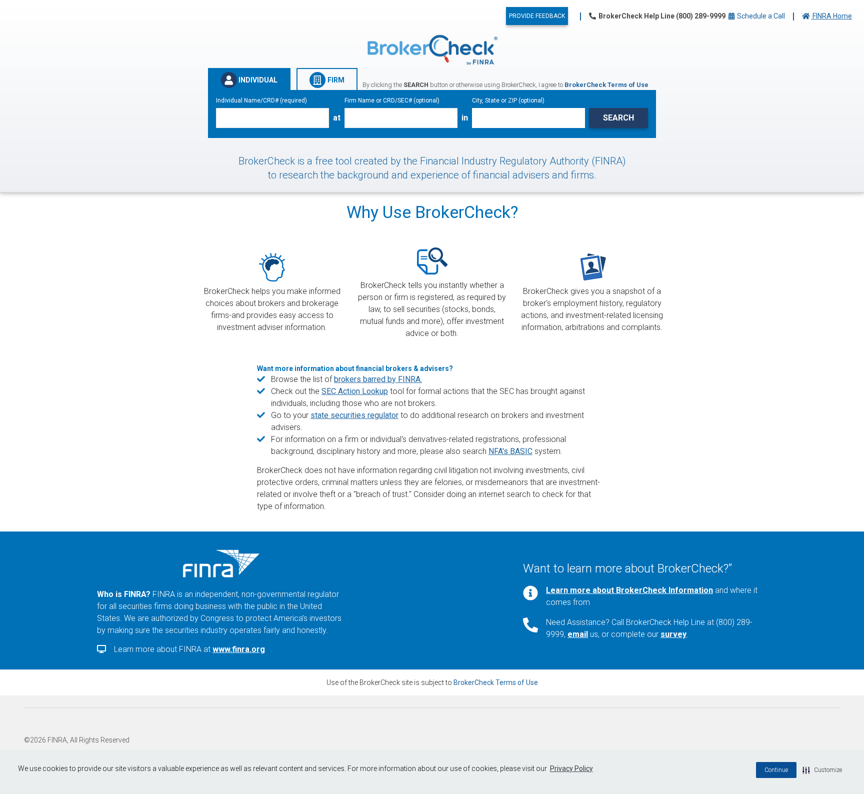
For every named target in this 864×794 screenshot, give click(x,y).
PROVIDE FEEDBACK (537, 16)
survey (673, 634)
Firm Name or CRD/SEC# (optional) (392, 100)
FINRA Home (831, 16)
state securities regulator (354, 415)
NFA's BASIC (510, 451)
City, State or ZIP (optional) (508, 100)
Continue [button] (776, 770)
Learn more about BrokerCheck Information (629, 590)
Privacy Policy (571, 768)
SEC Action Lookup (355, 391)
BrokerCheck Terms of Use (496, 682)
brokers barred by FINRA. (378, 379)
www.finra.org (238, 649)
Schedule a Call (760, 16)
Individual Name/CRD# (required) (261, 100)
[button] (822, 770)
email (578, 634)
